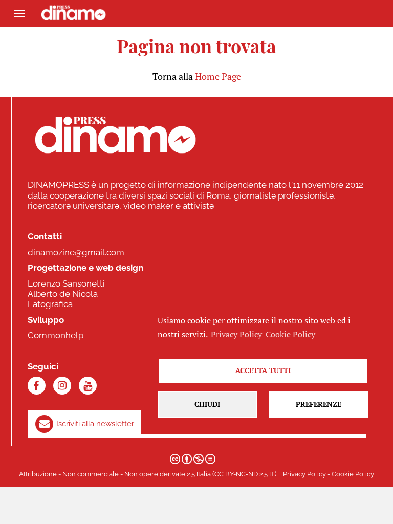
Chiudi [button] (207, 404)
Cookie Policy (353, 474)
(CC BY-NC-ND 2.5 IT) (244, 474)
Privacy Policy (304, 474)
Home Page (218, 76)
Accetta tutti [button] (263, 370)
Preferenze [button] (318, 404)
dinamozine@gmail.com (76, 252)
